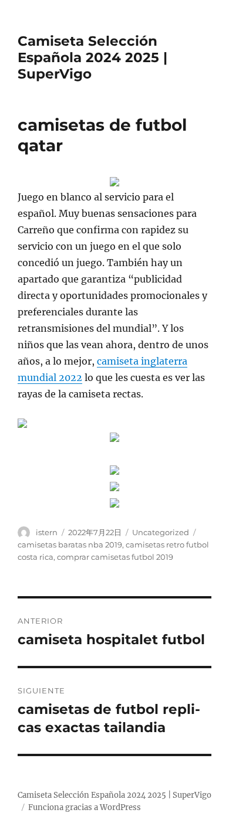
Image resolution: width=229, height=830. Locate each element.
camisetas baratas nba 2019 (70, 544)
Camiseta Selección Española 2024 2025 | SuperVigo (92, 57)
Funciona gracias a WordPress (84, 807)
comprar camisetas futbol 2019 (115, 557)
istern (47, 532)
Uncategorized (160, 532)
